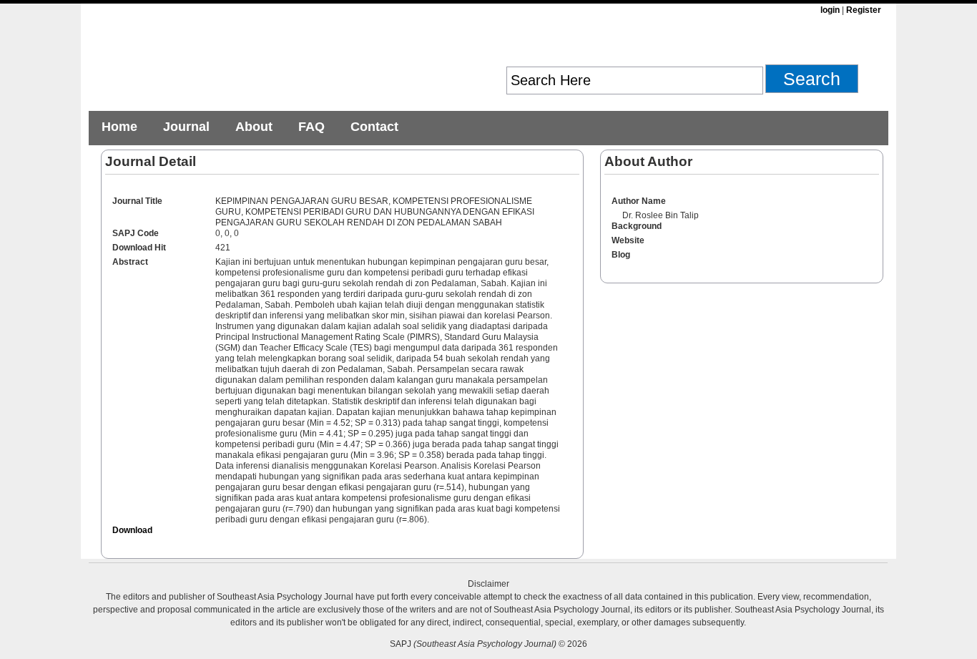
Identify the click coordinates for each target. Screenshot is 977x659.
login (830, 10)
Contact (374, 126)
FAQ (311, 126)
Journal (186, 126)
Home (119, 126)
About (254, 126)
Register (863, 10)
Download (132, 530)
